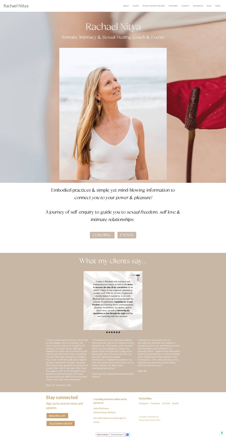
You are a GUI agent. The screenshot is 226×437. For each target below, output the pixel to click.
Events (136, 6)
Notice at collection (102, 434)
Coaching (173, 6)
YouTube (166, 403)
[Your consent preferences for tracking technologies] (222, 433)
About (126, 6)
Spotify (175, 403)
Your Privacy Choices (117, 434)
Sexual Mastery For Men (154, 6)
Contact (186, 6)
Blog (209, 6)
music (218, 6)
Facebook (155, 403)
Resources (198, 6)
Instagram (143, 403)
